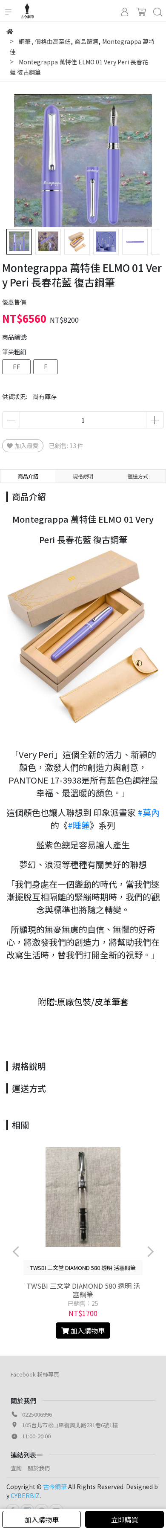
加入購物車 (42, 1519)
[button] (145, 161)
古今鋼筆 (55, 1486)
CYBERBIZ (25, 1495)
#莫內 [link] (148, 812)
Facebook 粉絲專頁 (35, 1374)
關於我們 (39, 1468)
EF (16, 366)
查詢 (16, 1468)
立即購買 (124, 1519)
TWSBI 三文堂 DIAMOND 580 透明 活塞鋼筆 (83, 1290)
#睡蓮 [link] (79, 825)
